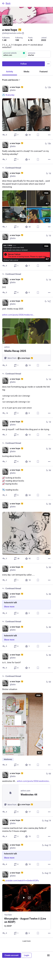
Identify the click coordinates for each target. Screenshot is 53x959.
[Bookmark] (38, 134)
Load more (26, 941)
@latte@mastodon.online (12, 33)
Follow (24, 64)
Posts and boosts (10, 80)
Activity (9, 71)
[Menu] (48, 63)
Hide (46, 101)
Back (8, 3)
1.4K (4, 40)
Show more (9, 606)
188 (17, 40)
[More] (49, 134)
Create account (11, 955)
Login (26, 955)
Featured (43, 71)
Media (26, 71)
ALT (22, 128)
